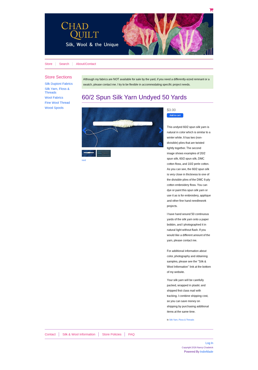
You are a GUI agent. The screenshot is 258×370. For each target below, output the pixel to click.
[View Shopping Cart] (211, 9)
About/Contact (86, 64)
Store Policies (111, 334)
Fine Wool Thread (57, 102)
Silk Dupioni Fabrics (59, 83)
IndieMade (206, 351)
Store (48, 64)
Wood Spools (54, 108)
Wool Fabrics (54, 97)
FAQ (131, 334)
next (84, 160)
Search (64, 64)
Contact (50, 334)
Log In (209, 343)
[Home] (129, 34)
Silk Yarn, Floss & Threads (181, 320)
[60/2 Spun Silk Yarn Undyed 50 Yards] (122, 127)
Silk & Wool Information (78, 334)
